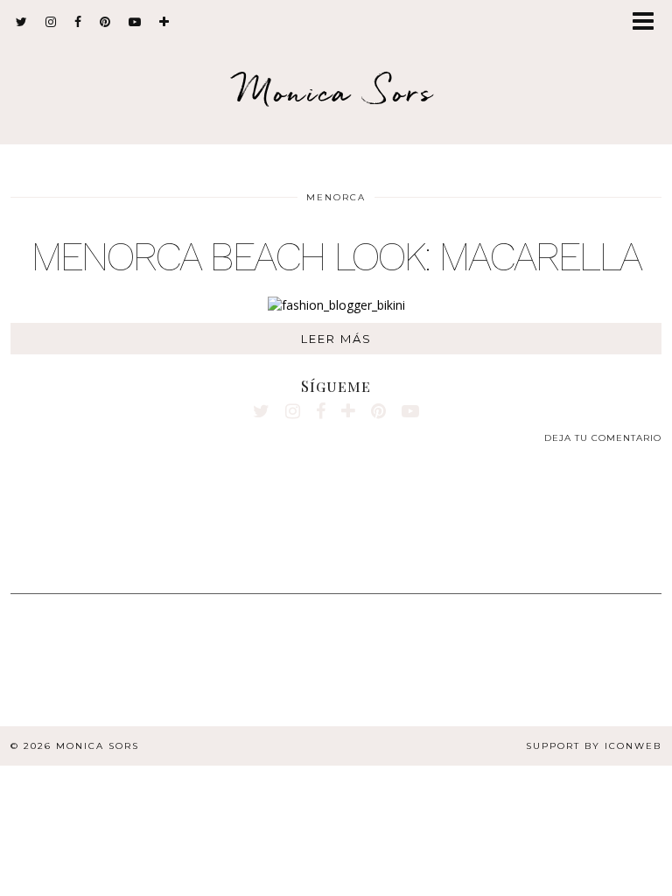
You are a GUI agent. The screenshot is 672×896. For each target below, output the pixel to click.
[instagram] (51, 22)
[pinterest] (105, 22)
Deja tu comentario (603, 438)
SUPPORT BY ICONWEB (594, 746)
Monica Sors (336, 91)
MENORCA (336, 197)
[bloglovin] (164, 22)
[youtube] (135, 22)
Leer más (336, 339)
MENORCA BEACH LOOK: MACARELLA (336, 256)
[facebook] (78, 22)
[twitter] (22, 22)
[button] (648, 22)
